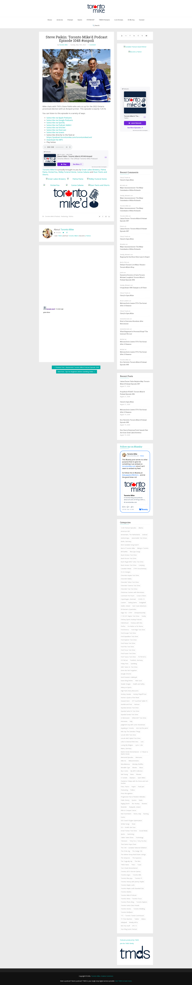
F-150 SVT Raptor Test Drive (130, 616)
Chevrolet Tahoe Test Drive (130, 582)
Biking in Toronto (142, 548)
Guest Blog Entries (127, 681)
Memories (139, 757)
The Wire (137, 861)
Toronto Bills (137, 875)
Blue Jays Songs (135, 552)
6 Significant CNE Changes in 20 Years (133, 288)
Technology (139, 837)
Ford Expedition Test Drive (129, 636)
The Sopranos (136, 858)
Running (145, 814)
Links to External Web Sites (129, 742)
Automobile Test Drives (139, 538)
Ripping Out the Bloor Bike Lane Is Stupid (135, 257)
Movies (134, 767)
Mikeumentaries (133, 761)
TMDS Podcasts (104, 20)
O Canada (124, 778)
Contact (141, 20)
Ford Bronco (125, 630)
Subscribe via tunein (55, 132)
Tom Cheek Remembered (129, 868)
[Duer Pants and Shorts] (99, 186)
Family (144, 616)
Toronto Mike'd (49, 169)
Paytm (134, 787)
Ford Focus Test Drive (128, 650)
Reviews (144, 804)
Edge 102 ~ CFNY (126, 613)
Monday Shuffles (137, 764)
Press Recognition (126, 793)
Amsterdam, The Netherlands (130, 535)
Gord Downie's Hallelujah (129, 677)
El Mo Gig (131, 20)
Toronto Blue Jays (126, 878)
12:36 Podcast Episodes (128, 528)
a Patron (88, 236)
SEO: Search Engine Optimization (131, 820)
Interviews (124, 721)
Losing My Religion (127, 745)
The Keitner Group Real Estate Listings (133, 854)
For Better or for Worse (135, 626)
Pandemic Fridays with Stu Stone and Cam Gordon (134, 782)
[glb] (56, 179)
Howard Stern (125, 701)
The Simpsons (125, 858)
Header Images (126, 684)
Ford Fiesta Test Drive (128, 643)
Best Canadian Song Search (130, 545)
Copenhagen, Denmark (128, 599)
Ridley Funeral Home (67, 172)
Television (124, 841)
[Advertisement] (137, 69)
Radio (140, 800)
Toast (139, 865)
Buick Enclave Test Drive (129, 555)
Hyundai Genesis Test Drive (130, 708)
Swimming (130, 834)
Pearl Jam (141, 787)
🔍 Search (96, 25)
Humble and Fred (126, 704)
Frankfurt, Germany (136, 660)
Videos (143, 919)
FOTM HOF (90, 20)
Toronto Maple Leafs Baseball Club (132, 888)
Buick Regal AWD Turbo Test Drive (132, 562)
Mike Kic (123, 761)
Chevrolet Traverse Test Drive (130, 585)
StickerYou (53, 172)
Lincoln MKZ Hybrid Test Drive (130, 738)
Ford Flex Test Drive (127, 647)
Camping (141, 565)
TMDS (60, 236)
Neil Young (124, 774)
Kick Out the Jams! (142, 728)
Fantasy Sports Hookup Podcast (131, 619)
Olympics (132, 778)
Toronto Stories (126, 909)
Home (50, 20)
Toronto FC (138, 878)
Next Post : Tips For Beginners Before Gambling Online (76, 372)
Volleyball (124, 922)
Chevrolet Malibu (126, 579)
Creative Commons (107, 976)
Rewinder (124, 807)
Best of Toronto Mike (128, 548)
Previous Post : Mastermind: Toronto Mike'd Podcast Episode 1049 (77, 367)
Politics (71, 216)
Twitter (136, 919)
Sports (123, 834)
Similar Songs (125, 824)
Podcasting (64, 216)
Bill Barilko (124, 552)
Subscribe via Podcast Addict (58, 125)
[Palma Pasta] (77, 179)
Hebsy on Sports (126, 687)
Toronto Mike (63, 45)
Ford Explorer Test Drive (129, 640)
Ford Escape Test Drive (128, 633)
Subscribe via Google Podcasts (59, 120)
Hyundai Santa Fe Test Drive (130, 711)
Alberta (140, 528)
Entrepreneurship (139, 613)
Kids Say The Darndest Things (130, 731)
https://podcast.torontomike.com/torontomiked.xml (69, 137)
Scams (123, 817)
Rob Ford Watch (126, 814)
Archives (60, 20)
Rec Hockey (136, 804)
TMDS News (125, 865)
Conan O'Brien (141, 596)
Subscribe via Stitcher (55, 127)
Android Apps (125, 538)
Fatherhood (124, 623)
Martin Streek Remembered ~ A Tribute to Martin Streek (134, 753)
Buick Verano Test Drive (128, 565)
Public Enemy (125, 800)
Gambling (134, 664)
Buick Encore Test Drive (128, 558)
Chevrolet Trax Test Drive (129, 589)
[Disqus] (76, 276)
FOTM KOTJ (142, 657)
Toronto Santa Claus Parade (130, 905)
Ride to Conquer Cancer (128, 810)
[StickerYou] (54, 185)
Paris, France (125, 787)
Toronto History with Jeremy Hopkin (132, 882)
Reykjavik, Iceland (134, 807)
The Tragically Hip (126, 861)
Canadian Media (126, 569)
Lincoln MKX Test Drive (128, 735)
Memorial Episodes (127, 757)
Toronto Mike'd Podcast (52, 216)
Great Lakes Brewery (91, 169)
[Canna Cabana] (76, 185)
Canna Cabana (83, 172)
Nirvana (138, 774)
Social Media (143, 831)
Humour (137, 704)
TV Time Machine (126, 919)
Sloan (133, 824)
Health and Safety (138, 684)
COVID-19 (141, 599)
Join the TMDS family (127, 943)
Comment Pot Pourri (127, 596)
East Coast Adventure (139, 606)
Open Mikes (141, 778)
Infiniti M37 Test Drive (139, 718)
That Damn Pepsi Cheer (128, 844)
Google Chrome (126, 674)
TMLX (133, 865)
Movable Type (125, 767)
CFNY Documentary (140, 569)
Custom (123, 602)
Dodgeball (142, 602)
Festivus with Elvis (136, 623)
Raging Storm (125, 804)
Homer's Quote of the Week (130, 697)
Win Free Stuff (125, 926)
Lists (142, 742)
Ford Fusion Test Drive (128, 653)
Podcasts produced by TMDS (129, 940)
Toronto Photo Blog (127, 902)
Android (144, 535)
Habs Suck (138, 681)
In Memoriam (125, 718)
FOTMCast (124, 660)
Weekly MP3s (133, 922)
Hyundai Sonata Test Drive (129, 714)
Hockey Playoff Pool (139, 694)
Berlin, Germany (126, 541)
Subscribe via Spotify (55, 122)
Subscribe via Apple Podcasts (59, 117)
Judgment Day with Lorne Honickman (133, 725)
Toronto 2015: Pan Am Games (131, 871)
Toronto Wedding (139, 909)
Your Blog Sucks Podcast (129, 929)
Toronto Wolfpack (127, 912)
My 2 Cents (124, 771)
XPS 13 (134, 926)
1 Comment (92, 45)
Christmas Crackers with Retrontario (132, 592)
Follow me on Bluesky (131, 446)
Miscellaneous (125, 764)
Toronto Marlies (126, 892)
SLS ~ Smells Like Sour (128, 827)
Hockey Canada (126, 694)
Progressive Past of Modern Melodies (133, 797)
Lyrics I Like (139, 745)
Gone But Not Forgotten (129, 670)
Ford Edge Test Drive (138, 630)
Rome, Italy (137, 814)
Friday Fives (124, 664)
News (132, 774)
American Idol (125, 531)
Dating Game (132, 602)
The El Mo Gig (125, 851)
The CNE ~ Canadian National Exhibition (134, 848)
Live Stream (118, 20)
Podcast (70, 20)
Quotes (134, 800)
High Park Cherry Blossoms (129, 691)
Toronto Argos (125, 875)
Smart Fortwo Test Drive (129, 831)
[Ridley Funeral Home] (97, 179)
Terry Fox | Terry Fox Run (138, 841)
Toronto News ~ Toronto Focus (131, 899)
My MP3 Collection (136, 771)
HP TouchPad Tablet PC (140, 701)
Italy (131, 721)
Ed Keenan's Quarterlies (128, 609)
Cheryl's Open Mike (127, 180)
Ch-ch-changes (125, 572)
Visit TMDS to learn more (123, 981)
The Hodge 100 (137, 851)
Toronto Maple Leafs (128, 885)
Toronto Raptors (141, 902)
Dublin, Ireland (125, 606)
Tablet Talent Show (127, 837)
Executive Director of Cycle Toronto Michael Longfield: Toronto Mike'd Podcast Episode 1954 (132, 277)
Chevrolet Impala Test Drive (130, 575)
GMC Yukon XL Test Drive (129, 667)
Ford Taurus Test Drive (128, 657)
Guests (80, 20)
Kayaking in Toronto (127, 728)
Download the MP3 (54, 140)
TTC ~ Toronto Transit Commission (132, 916)
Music (141, 767)
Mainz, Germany (126, 748)
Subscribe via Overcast (56, 130)
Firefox (123, 626)
